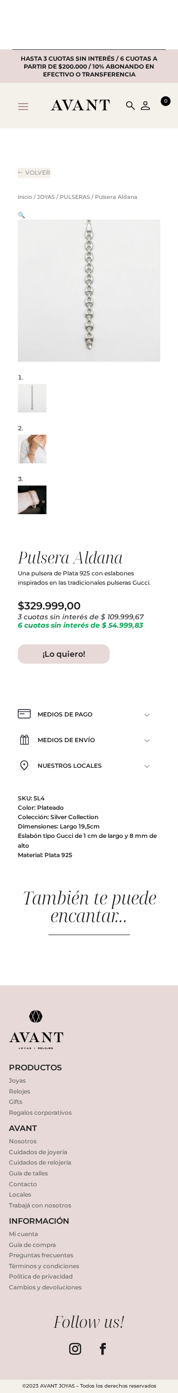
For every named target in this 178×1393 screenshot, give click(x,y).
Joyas (17, 1080)
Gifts (15, 1101)
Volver (37, 172)
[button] (21, 215)
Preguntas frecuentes (41, 1255)
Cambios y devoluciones (45, 1287)
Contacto (23, 1184)
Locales (20, 1194)
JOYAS (46, 196)
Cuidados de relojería (40, 1162)
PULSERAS (75, 196)
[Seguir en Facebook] (103, 1349)
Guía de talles (28, 1173)
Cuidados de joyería (38, 1152)
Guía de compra (32, 1244)
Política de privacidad (41, 1276)
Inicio (25, 196)
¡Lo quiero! (64, 654)
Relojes (19, 1091)
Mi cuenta (23, 1234)
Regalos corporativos (40, 1112)
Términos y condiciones (44, 1266)
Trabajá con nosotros (40, 1205)
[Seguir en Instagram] (75, 1349)
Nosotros (23, 1141)
